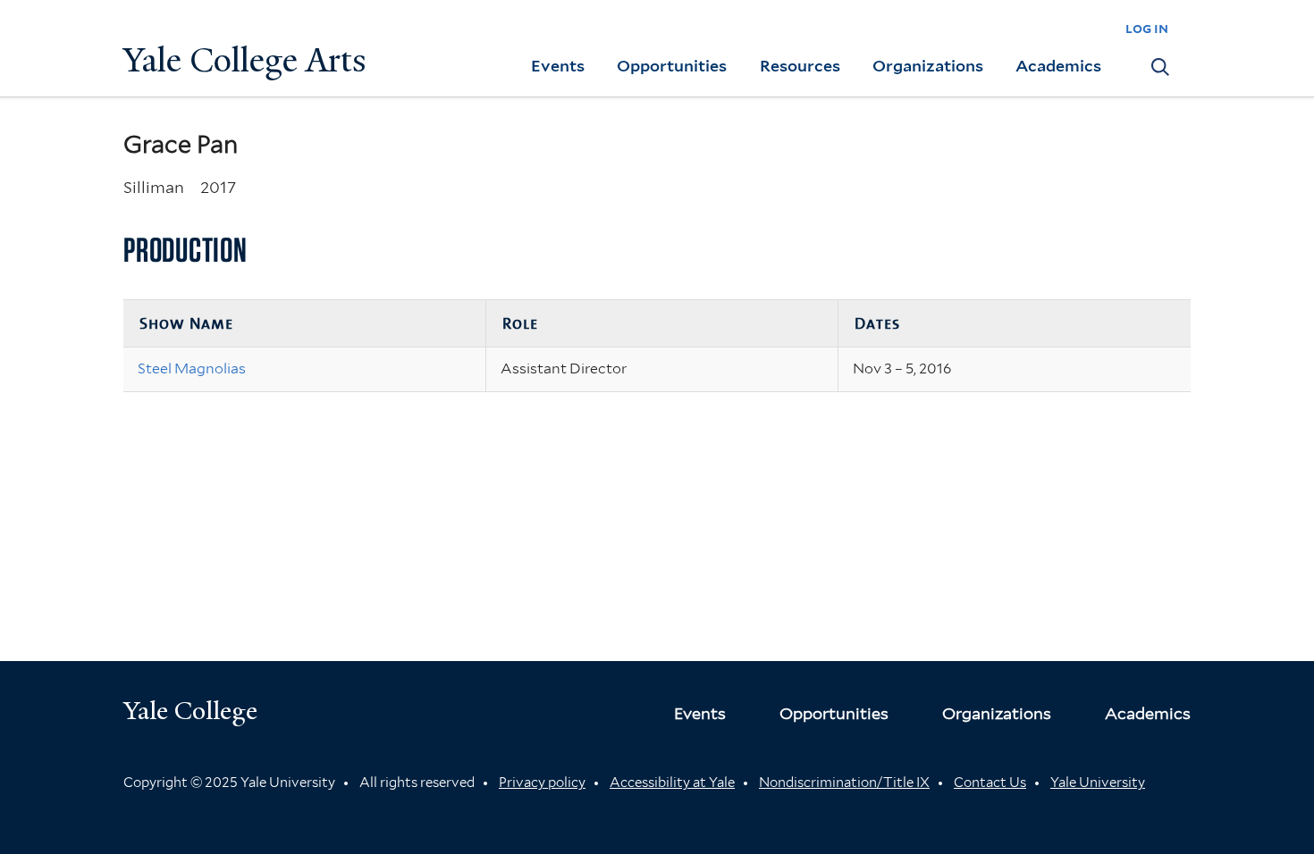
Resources (800, 65)
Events (558, 65)
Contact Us (990, 782)
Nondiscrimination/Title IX (844, 782)
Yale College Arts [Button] (244, 60)
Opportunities (672, 65)
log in (1146, 28)
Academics (1058, 65)
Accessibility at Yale (672, 782)
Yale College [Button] (190, 710)
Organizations (927, 65)
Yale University (1097, 782)
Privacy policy (542, 782)
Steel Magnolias (192, 368)
